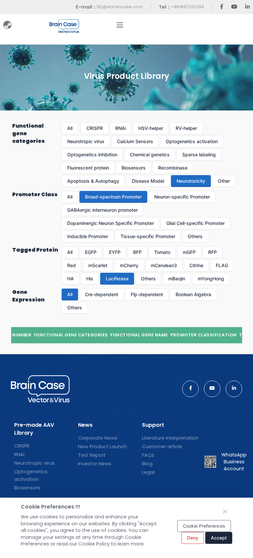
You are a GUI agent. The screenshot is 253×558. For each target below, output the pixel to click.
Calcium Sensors (135, 141)
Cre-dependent (101, 294)
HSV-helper (150, 128)
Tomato (162, 252)
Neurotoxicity (191, 181)
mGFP (189, 252)
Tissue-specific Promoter (148, 236)
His (89, 278)
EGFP (91, 252)
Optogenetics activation (192, 141)
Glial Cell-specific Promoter (195, 223)
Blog (147, 463)
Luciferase (117, 278)
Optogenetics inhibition (92, 154)
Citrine (196, 265)
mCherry (129, 265)
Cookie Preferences (204, 526)
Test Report (92, 455)
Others (195, 236)
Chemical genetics (150, 154)
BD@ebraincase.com (120, 7)
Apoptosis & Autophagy (93, 181)
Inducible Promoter (87, 236)
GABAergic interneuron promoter (102, 210)
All (69, 128)
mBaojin (176, 278)
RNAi (120, 128)
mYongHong (211, 278)
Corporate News (97, 438)
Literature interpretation (170, 438)
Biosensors (134, 167)
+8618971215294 (187, 7)
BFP (137, 252)
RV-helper (186, 128)
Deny (192, 538)
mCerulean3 (164, 265)
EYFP (115, 252)
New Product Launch (102, 446)
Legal (148, 472)
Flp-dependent (147, 294)
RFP (212, 252)
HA (70, 278)
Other (224, 181)
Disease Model (148, 181)
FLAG (222, 265)
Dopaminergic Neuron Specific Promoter (110, 223)
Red (71, 265)
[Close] (225, 511)
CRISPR (94, 128)
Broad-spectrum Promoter (113, 197)
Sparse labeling (199, 154)
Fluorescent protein (88, 167)
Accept (219, 538)
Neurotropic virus (85, 141)
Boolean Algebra (193, 294)
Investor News (94, 463)
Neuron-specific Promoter (182, 197)
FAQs (148, 455)
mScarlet (97, 265)
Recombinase (172, 167)
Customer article (162, 446)
